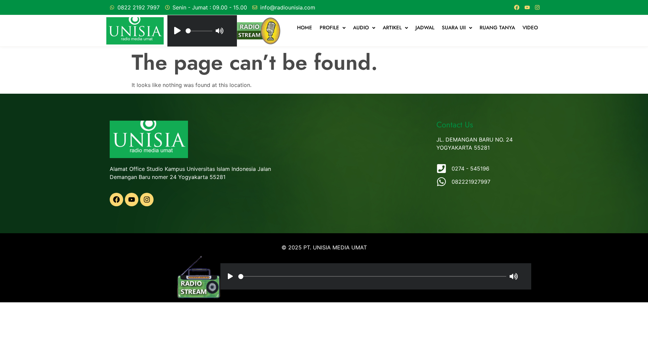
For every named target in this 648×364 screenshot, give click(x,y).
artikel (392, 27)
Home (304, 27)
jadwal (424, 27)
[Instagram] (537, 7)
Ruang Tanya (497, 27)
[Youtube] (527, 7)
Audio (361, 27)
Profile (329, 27)
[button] (332, 27)
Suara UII (454, 27)
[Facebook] (516, 7)
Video (530, 27)
